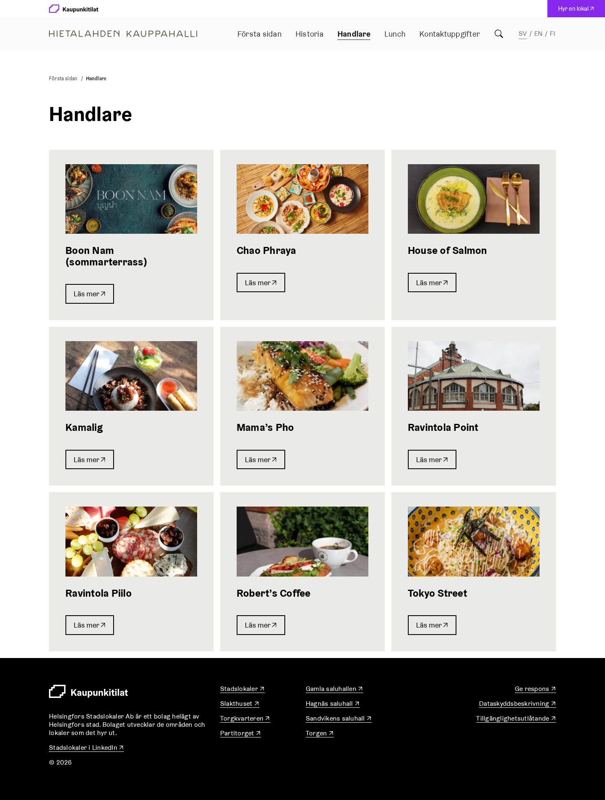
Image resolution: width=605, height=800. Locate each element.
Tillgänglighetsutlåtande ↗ (516, 718)
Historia (309, 34)
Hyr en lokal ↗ (578, 10)
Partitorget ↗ (240, 733)
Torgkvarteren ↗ (245, 718)
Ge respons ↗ (535, 688)
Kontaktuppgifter (449, 34)
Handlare (353, 34)
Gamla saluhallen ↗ (334, 688)
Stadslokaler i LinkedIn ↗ (86, 747)
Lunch (394, 34)
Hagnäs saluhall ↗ (333, 703)
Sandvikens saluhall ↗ (339, 718)
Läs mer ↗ (90, 293)
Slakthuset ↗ (239, 703)
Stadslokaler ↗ (242, 688)
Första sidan (259, 34)
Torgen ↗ (320, 733)
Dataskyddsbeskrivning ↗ (517, 703)
